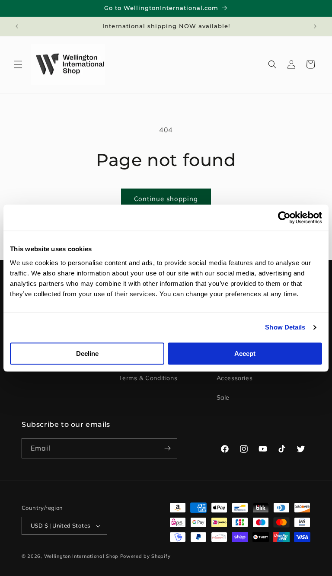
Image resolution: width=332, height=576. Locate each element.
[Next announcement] (315, 26)
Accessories (235, 378)
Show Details (285, 327)
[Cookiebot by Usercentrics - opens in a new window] (284, 217)
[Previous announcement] (16, 26)
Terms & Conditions (148, 378)
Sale (223, 397)
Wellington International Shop (81, 556)
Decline (87, 353)
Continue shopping (166, 199)
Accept (244, 353)
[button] (18, 64)
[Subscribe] (167, 448)
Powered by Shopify (145, 556)
